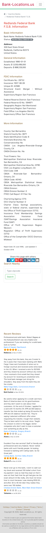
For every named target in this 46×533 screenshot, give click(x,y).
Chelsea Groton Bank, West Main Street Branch (23, 488)
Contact (19, 509)
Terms (39, 507)
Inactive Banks (14, 14)
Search (10, 276)
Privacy (33, 507)
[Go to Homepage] (4, 14)
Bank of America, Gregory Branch (17, 431)
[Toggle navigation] (40, 4)
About (26, 507)
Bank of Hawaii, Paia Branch (15, 347)
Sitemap (27, 509)
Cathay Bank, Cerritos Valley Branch (18, 456)
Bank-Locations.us (15, 4)
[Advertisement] (23, 307)
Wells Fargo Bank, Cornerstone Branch (19, 387)
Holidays (6, 507)
